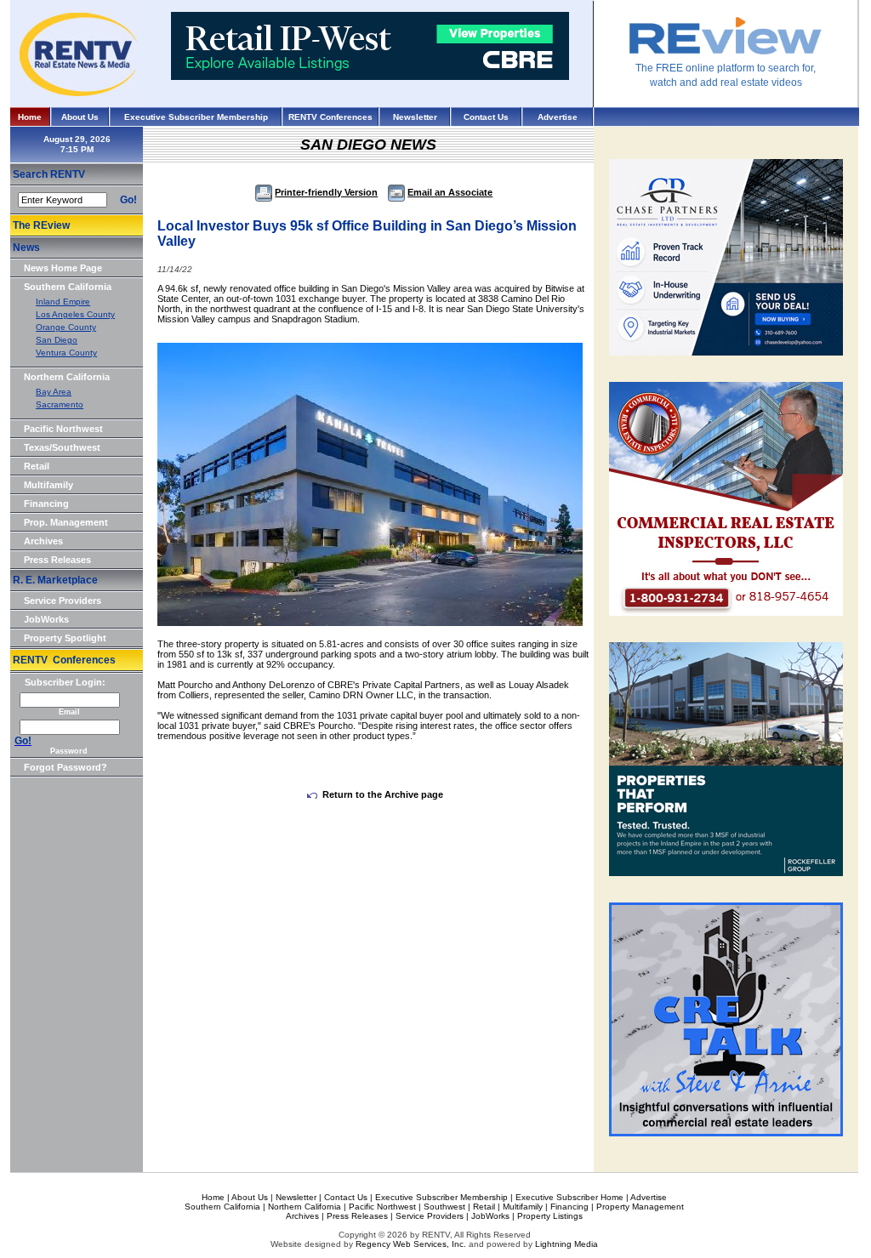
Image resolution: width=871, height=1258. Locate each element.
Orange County (66, 327)
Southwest (444, 1206)
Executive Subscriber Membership (196, 117)
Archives (43, 541)
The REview (41, 225)
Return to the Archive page (382, 794)
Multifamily (48, 485)
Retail (36, 466)
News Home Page (63, 268)
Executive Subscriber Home (569, 1197)
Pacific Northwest (63, 429)
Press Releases (57, 560)
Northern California (67, 377)
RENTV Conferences (330, 117)
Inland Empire (63, 301)
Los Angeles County (75, 314)
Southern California (67, 287)
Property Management (640, 1206)
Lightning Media (566, 1244)
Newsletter (415, 117)
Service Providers (62, 600)
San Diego (56, 339)
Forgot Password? (65, 767)
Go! (128, 200)
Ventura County (66, 352)
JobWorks (46, 619)
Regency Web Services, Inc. (411, 1244)
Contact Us (486, 117)
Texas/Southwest (62, 447)
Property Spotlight (65, 638)
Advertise (558, 117)
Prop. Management (66, 522)
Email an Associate (449, 192)
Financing (46, 503)
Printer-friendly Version (326, 192)
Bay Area (53, 391)
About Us (80, 117)
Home (30, 117)
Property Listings (550, 1216)
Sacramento (59, 404)
